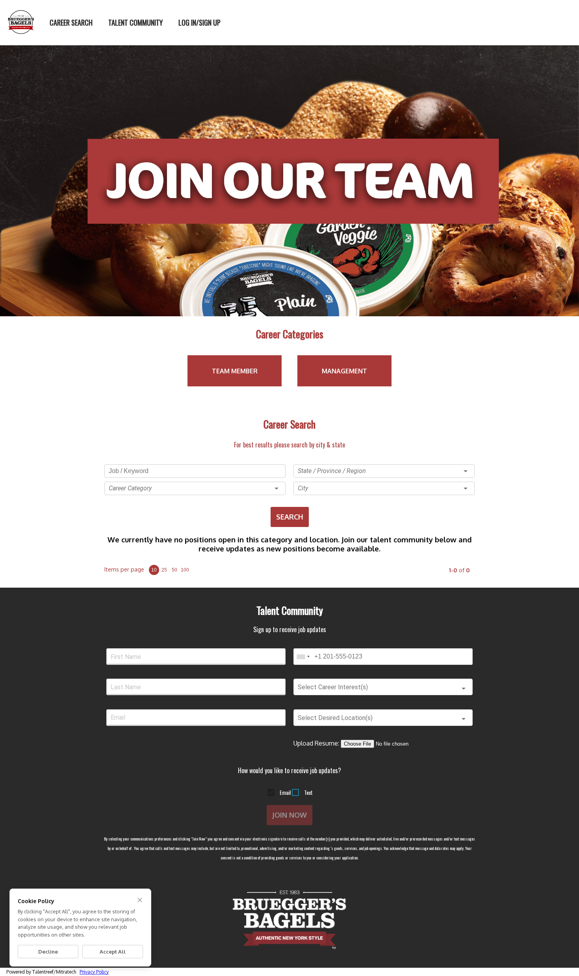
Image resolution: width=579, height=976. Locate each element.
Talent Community (135, 22)
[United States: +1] (303, 656)
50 (174, 570)
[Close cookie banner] (140, 900)
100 (185, 570)
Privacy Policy (94, 972)
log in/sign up (199, 22)
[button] (195, 488)
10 (154, 570)
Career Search (71, 22)
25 (164, 570)
